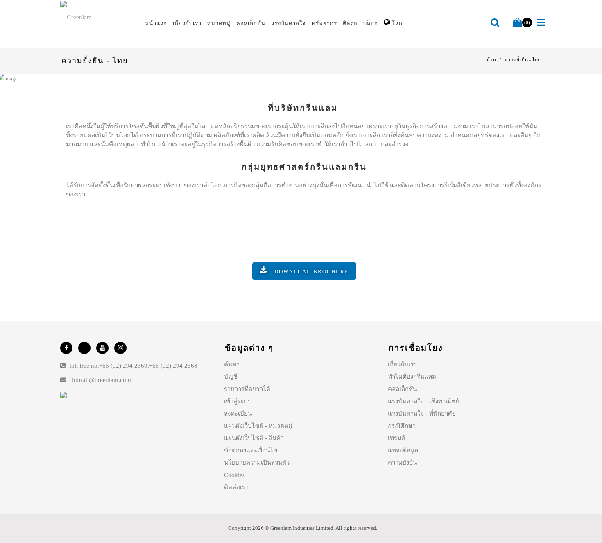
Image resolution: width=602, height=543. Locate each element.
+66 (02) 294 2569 (123, 365)
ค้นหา (232, 364)
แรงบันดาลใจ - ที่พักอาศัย (422, 413)
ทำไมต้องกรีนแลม (412, 376)
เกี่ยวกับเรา (402, 364)
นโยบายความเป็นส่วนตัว (257, 462)
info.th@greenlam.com (101, 380)
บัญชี (231, 376)
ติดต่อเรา (236, 487)
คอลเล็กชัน (402, 389)
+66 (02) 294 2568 (173, 365)
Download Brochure (311, 271)
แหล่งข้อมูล (403, 450)
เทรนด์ (396, 438)
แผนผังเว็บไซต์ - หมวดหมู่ (258, 426)
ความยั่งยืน (402, 462)
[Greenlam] (98, 17)
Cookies (234, 475)
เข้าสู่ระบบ (238, 401)
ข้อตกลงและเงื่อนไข (250, 450)
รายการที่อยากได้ (247, 389)
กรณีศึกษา (402, 426)
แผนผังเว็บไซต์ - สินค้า (254, 438)
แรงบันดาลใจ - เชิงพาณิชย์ (423, 401)
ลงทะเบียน (238, 413)
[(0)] (517, 22)
